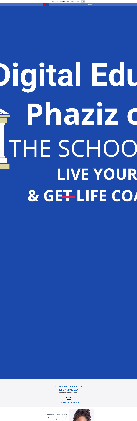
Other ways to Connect (84, 5)
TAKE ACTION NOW (68, 196)
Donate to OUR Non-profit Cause (76, 5)
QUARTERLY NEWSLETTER (59, 5)
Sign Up (93, 5)
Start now (83, 1)
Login (91, 4)
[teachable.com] (62, 1)
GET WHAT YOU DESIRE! (53, 5)
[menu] (71, 5)
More (89, 4)
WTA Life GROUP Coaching (68, 5)
